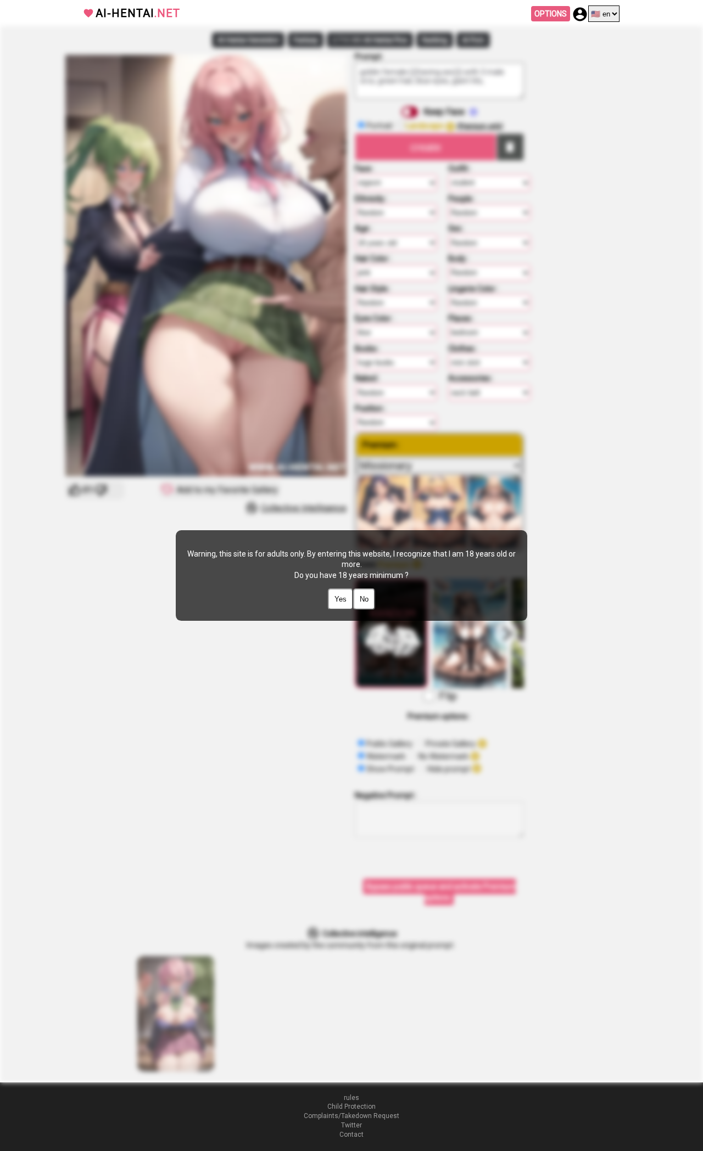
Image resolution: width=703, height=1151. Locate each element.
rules (351, 1098)
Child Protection (351, 1106)
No (364, 599)
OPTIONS (550, 13)
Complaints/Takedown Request (351, 1116)
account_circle (580, 14)
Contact (351, 1134)
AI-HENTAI (138, 13)
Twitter (351, 1125)
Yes (340, 599)
